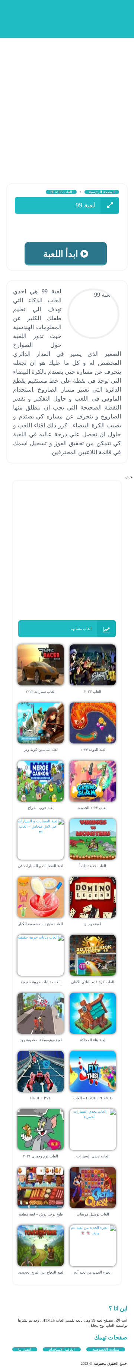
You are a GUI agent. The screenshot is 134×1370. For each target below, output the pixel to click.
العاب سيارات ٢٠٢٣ (40, 691)
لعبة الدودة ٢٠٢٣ (92, 750)
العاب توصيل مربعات (93, 1214)
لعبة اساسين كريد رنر (41, 750)
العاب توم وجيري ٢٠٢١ (40, 1156)
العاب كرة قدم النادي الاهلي (92, 982)
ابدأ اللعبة (63, 254)
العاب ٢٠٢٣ (92, 691)
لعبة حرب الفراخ (41, 808)
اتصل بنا (24, 1349)
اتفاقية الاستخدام (62, 1349)
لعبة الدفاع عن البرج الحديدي (40, 1272)
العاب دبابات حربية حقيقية (41, 982)
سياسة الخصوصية (105, 1349)
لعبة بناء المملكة (92, 1040)
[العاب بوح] (71, 17)
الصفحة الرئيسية (102, 192)
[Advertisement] (67, 104)
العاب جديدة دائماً (92, 866)
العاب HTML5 (61, 192)
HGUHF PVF (40, 1098)
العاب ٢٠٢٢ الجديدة (93, 808)
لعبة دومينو (92, 924)
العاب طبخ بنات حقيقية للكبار (40, 924)
